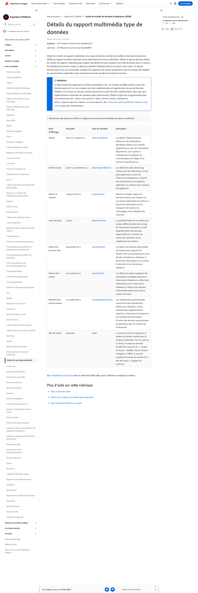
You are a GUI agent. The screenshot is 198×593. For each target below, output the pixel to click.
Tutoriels (8, 534)
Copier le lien (178, 29)
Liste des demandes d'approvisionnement (14, 451)
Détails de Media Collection (16, 346)
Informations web (13, 506)
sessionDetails (98, 273)
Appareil (9, 201)
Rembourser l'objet (13, 444)
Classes (8, 56)
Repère (9, 126)
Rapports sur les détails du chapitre (19, 152)
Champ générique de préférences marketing (19, 256)
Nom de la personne (14, 388)
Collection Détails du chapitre (17, 147)
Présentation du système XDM (17, 39)
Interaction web (12, 511)
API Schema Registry (12, 528)
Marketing (10, 336)
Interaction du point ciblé (15, 377)
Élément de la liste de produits (17, 423)
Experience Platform (73, 16)
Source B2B (10, 120)
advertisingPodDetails (101, 167)
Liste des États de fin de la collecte (19, 325)
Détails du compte (13, 72)
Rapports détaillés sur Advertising (18, 93)
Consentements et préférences (17, 174)
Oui (167, 23)
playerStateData (99, 220)
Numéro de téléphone (14, 398)
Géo (8, 293)
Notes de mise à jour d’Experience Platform (17, 551)
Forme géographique (14, 282)
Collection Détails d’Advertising (17, 88)
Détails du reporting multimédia (19, 360)
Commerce (10, 163)
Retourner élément (13, 458)
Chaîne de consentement (15, 169)
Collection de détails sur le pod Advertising (17, 100)
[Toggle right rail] (161, 10)
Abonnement (11, 490)
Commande (10, 366)
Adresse (9, 82)
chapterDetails (98, 194)
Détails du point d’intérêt (15, 371)
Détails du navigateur (14, 131)
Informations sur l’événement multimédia (17, 353)
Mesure (9, 341)
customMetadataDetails (102, 299)
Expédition (10, 485)
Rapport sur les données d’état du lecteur (18, 410)
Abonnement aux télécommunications (20, 495)
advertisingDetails (100, 137)
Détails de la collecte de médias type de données (72, 397)
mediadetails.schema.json (62, 375)
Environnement (12, 212)
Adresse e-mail (12, 206)
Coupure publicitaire (13, 77)
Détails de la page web (14, 517)
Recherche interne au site (16, 314)
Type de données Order (61, 391)
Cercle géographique (14, 271)
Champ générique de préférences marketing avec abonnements (19, 248)
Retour (8, 463)
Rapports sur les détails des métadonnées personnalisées (17, 194)
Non (174, 23)
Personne (9, 393)
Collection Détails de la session (17, 474)
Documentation (54, 16)
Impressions (10, 309)
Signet (167, 29)
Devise (8, 179)
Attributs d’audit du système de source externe (20, 229)
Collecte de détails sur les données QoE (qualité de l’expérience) (20, 429)
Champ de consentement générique (20, 241)
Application (10, 115)
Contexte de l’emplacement (16, 404)
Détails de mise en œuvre (15, 303)
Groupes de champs (12, 61)
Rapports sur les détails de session (18, 479)
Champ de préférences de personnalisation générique (16, 264)
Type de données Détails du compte (66, 403)
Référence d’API (11, 544)
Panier (8, 136)
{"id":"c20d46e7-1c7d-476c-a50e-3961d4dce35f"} (75, 43)
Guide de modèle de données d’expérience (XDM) (108, 16)
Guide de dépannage (12, 539)
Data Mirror (9, 50)
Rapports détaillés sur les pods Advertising (17, 108)
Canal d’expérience (13, 222)
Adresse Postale (12, 417)
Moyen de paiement (14, 382)
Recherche (10, 468)
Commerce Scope (13, 158)
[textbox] (19, 24)
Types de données (11, 66)
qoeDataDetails (98, 246)
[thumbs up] (107, 589)
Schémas (8, 45)
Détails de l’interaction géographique (20, 287)
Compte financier (12, 236)
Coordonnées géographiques (17, 276)
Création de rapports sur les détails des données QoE (20, 437)
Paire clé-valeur (12, 319)
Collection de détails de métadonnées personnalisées (20, 186)
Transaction (10, 501)
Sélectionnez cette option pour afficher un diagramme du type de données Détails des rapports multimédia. (92, 118)
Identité (9, 298)
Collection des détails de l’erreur (18, 217)
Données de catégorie (14, 142)
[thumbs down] (112, 589)
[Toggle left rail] (36, 10)
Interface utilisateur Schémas (16, 523)
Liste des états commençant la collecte (20, 330)
